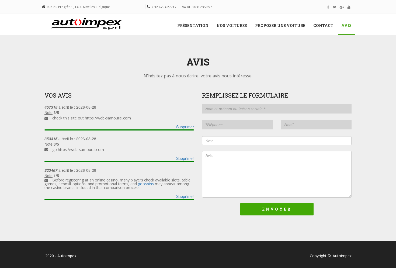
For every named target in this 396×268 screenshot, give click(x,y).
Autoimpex (342, 255)
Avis (348, 25)
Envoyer (276, 209)
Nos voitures (232, 25)
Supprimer (185, 126)
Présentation (193, 25)
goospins (146, 183)
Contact (323, 25)
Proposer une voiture (280, 25)
